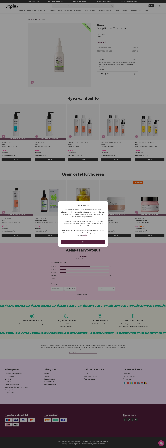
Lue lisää (85, 235)
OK (83, 242)
